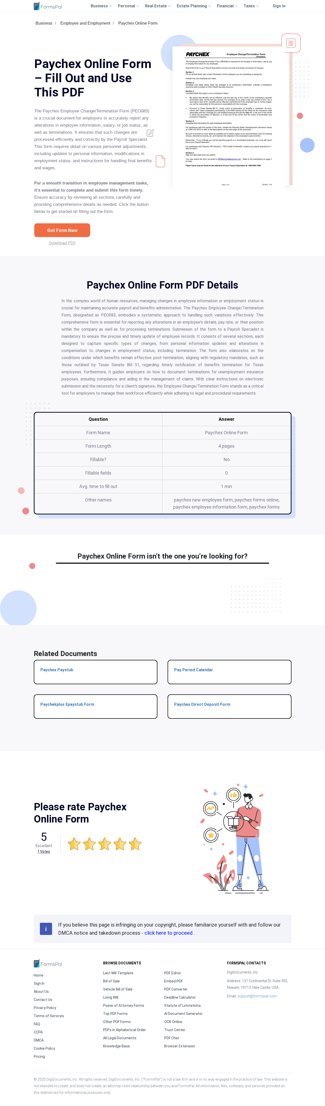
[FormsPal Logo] (48, 5)
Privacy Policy (45, 1008)
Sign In (278, 6)
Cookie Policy (44, 1048)
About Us (41, 992)
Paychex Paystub (56, 669)
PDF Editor (172, 973)
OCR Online (173, 1022)
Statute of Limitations (182, 1005)
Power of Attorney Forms (123, 1005)
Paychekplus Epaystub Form (67, 704)
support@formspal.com (257, 996)
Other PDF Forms (117, 1022)
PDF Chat (171, 1038)
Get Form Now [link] (62, 230)
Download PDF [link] (62, 243)
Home (38, 975)
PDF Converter (176, 989)
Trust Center (174, 1030)
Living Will (110, 997)
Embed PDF (173, 981)
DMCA (39, 1040)
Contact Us (43, 1000)
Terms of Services (49, 1016)
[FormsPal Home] (48, 963)
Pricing (39, 1056)
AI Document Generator (183, 1014)
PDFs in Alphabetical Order (124, 1030)
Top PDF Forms (115, 1014)
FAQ (37, 1024)
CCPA (38, 1032)
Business (44, 23)
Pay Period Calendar (193, 669)
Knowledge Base (116, 1046)
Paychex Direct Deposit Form (202, 704)
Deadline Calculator (180, 997)
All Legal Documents (119, 1038)
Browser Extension (179, 1046)
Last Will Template (118, 973)
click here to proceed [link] (169, 933)
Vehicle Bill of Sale (118, 989)
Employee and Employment (85, 23)
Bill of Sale (111, 981)
